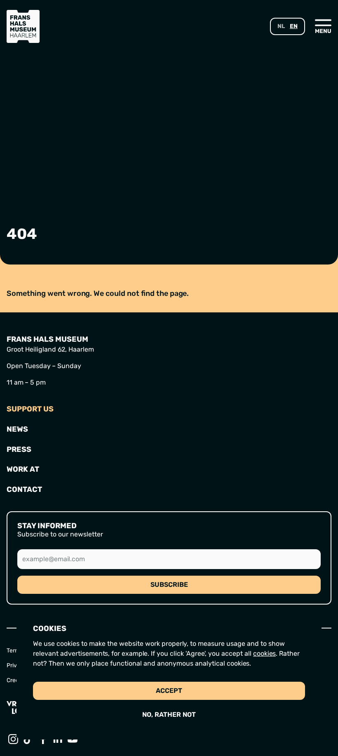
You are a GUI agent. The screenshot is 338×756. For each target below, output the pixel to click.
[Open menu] (323, 26)
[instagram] (14, 739)
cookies (264, 653)
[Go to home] (23, 26)
